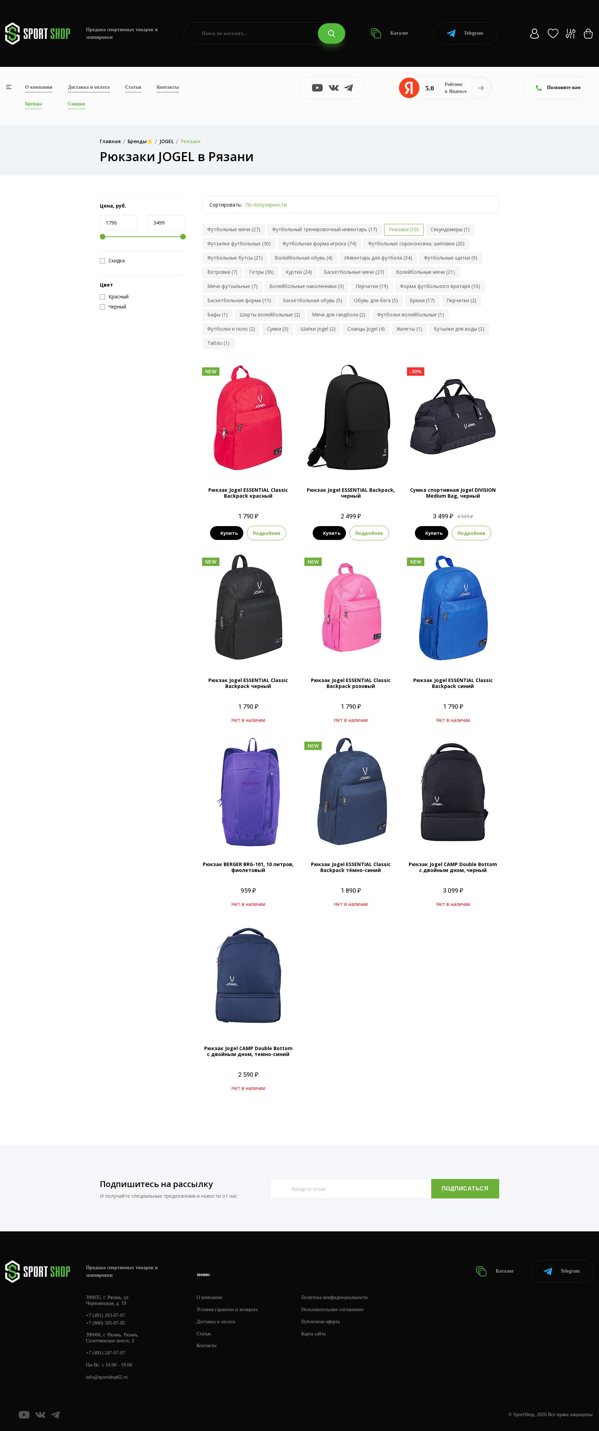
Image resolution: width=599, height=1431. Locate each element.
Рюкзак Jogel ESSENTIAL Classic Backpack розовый (351, 683)
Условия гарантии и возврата (227, 1309)
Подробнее (266, 533)
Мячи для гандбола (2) (338, 314)
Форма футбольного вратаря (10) (440, 286)
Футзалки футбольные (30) (239, 243)
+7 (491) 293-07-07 (105, 1315)
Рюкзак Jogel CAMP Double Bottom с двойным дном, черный (453, 867)
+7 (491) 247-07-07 (105, 1352)
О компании (38, 87)
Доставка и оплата (89, 87)
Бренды (33, 103)
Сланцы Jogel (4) (366, 328)
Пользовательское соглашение (332, 1309)
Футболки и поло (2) (231, 328)
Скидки (76, 103)
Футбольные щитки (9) (450, 257)
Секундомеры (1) (450, 229)
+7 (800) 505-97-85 (105, 1323)
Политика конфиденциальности (334, 1297)
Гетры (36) (261, 272)
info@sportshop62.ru (107, 1377)
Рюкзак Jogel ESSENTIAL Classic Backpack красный (248, 493)
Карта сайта (313, 1333)
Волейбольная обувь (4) (303, 257)
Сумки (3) (277, 328)
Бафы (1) (217, 314)
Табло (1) (218, 343)
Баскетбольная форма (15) (239, 300)
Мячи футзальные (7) (232, 286)
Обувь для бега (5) (376, 300)
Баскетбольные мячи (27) (354, 272)
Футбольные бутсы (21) (235, 257)
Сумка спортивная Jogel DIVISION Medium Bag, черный (453, 493)
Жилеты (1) (409, 328)
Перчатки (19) (372, 286)
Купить (229, 533)
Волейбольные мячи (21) (425, 272)
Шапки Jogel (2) (318, 328)
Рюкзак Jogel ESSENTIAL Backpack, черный (351, 493)
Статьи (133, 87)
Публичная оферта (320, 1321)
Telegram (473, 33)
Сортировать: (225, 204)
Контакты (168, 87)
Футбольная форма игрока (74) (319, 243)
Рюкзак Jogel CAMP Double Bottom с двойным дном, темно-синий (248, 1051)
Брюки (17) (422, 300)
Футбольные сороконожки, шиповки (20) (416, 243)
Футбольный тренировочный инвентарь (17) (324, 229)
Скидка (116, 260)
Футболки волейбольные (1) (410, 314)
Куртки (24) (299, 272)
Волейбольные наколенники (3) (306, 286)
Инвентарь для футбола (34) (378, 257)
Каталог (398, 33)
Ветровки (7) (222, 272)
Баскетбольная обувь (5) (312, 300)
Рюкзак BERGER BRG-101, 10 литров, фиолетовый (248, 867)
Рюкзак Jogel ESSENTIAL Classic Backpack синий (453, 683)
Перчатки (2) (461, 300)
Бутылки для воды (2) (459, 328)
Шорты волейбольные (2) (270, 314)
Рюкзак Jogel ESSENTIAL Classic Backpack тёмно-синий (351, 867)
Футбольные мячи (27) (233, 229)
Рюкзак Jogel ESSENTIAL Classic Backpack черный (248, 683)
